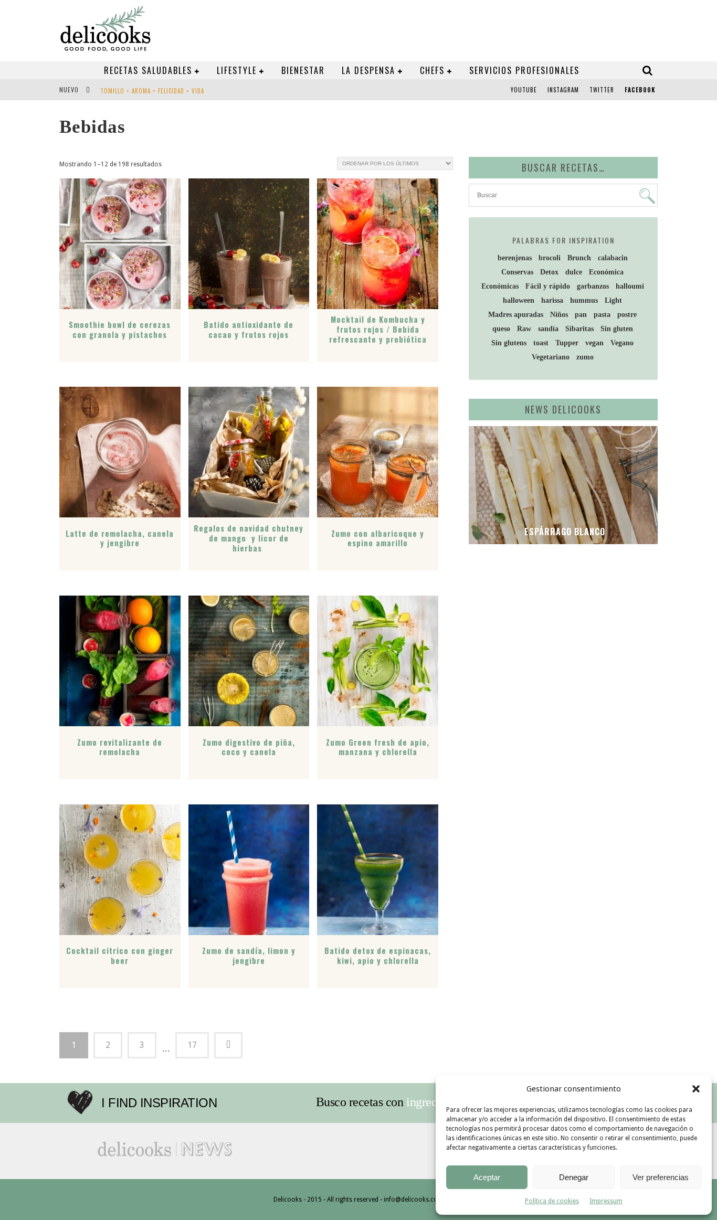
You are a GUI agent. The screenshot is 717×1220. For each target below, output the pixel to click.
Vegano (622, 343)
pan (581, 315)
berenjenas (515, 258)
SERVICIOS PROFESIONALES (524, 70)
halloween (518, 300)
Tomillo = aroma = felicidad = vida (152, 91)
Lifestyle (237, 70)
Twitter (601, 90)
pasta (602, 315)
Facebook (640, 90)
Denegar (573, 1177)
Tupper (566, 343)
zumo (585, 357)
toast (541, 343)
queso (501, 329)
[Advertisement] (560, 633)
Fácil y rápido (547, 286)
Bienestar (303, 70)
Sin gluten (616, 329)
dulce (573, 272)
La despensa (368, 70)
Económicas (500, 286)
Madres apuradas (515, 315)
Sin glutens (508, 343)
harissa (552, 300)
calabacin (613, 258)
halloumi (630, 286)
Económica (606, 272)
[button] (696, 1089)
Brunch (579, 258)
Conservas (517, 272)
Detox (549, 272)
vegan (594, 343)
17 (192, 1045)
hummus (584, 300)
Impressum (606, 1201)
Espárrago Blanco (563, 531)
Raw (524, 329)
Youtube (524, 90)
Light (613, 300)
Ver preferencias (660, 1177)
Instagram (563, 90)
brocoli (550, 258)
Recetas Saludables (148, 70)
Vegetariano (551, 357)
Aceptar (486, 1177)
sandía (548, 329)
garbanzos (593, 286)
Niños (559, 315)
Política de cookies (552, 1201)
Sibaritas (579, 329)
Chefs (432, 70)
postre (627, 315)
